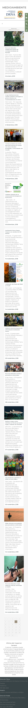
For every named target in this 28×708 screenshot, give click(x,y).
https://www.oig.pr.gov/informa (14, 662)
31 (9, 635)
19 (19, 627)
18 (16, 627)
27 (12, 632)
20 (5, 630)
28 (16, 632)
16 (9, 627)
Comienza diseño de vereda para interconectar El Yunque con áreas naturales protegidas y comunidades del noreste (14, 147)
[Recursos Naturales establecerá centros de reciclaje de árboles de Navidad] (14, 38)
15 (5, 627)
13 (16, 624)
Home (10, 29)
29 (19, 632)
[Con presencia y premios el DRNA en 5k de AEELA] (14, 465)
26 (9, 632)
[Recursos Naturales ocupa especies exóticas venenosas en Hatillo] (14, 569)
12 (12, 624)
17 (12, 627)
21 (9, 630)
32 (12, 635)
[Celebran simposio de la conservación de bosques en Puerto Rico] (14, 188)
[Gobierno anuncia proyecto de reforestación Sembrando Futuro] (14, 319)
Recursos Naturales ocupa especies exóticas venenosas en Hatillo (13, 585)
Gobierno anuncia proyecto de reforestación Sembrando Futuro (13, 330)
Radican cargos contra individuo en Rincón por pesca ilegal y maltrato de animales (13, 423)
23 (16, 630)
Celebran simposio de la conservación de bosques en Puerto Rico (13, 196)
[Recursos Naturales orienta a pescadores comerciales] (14, 367)
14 (19, 624)
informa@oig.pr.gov (10, 659)
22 (12, 630)
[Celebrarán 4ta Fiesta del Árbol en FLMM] (14, 272)
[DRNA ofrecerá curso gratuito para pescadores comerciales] (14, 515)
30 (5, 635)
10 (5, 624)
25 (5, 632)
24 (19, 630)
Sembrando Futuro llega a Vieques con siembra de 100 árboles (13, 232)
